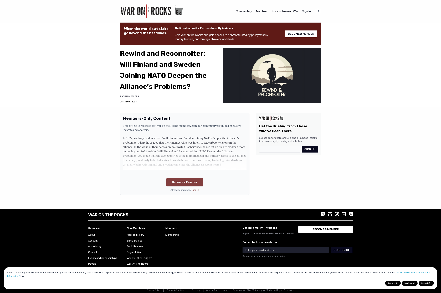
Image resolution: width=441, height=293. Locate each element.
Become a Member (184, 182)
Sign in (195, 190)
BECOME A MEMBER (301, 33)
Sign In (306, 11)
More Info (426, 283)
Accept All (393, 283)
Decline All (409, 283)
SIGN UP (310, 149)
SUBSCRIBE (342, 250)
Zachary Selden (129, 96)
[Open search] (318, 11)
